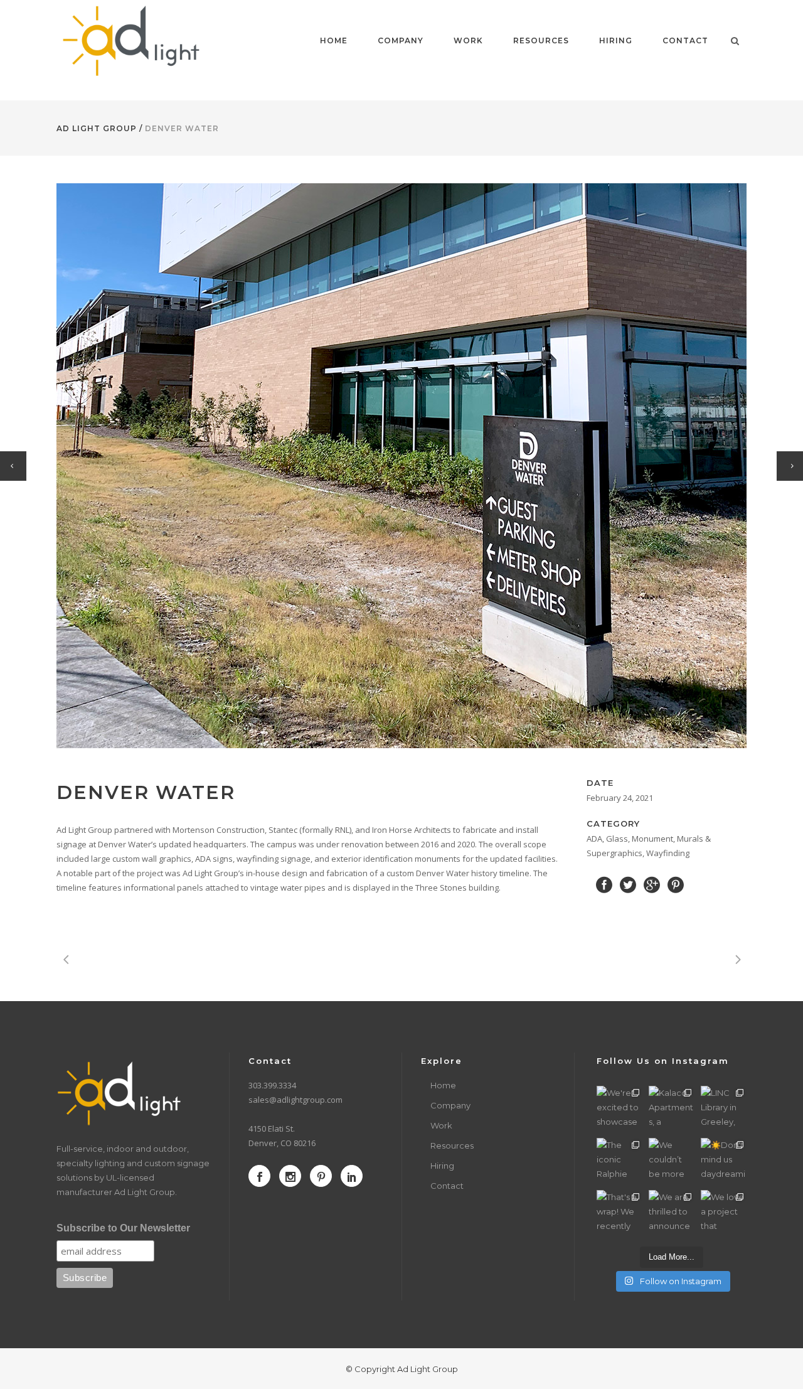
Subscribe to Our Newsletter (123, 1228)
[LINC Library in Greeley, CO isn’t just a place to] (724, 1109)
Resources (452, 1145)
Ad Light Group (96, 128)
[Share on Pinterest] (675, 884)
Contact (447, 1186)
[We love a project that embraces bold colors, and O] (724, 1213)
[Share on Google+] (652, 884)
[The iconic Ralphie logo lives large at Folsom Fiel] (619, 1161)
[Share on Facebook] (604, 884)
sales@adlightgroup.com (295, 1099)
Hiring (442, 1166)
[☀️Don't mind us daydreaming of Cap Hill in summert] (724, 1161)
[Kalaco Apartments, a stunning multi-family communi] (671, 1109)
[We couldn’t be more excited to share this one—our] (671, 1161)
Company (450, 1105)
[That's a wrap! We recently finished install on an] (619, 1213)
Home (443, 1085)
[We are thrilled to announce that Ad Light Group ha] (671, 1213)
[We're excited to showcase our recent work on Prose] (619, 1109)
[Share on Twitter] (628, 884)
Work (441, 1125)
